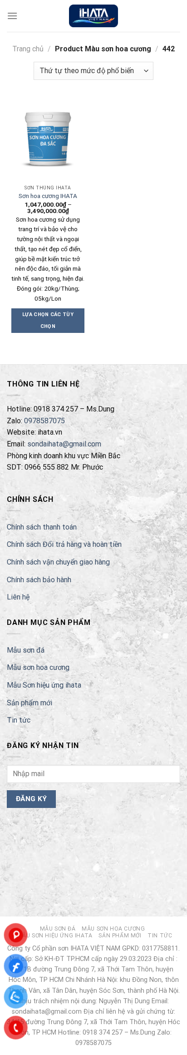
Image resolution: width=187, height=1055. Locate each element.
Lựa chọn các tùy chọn (48, 320)
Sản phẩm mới (29, 702)
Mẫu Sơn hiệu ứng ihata (44, 685)
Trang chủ (28, 49)
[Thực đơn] (12, 16)
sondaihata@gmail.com (64, 444)
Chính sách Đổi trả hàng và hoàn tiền (64, 544)
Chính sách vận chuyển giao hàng (58, 562)
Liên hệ (18, 597)
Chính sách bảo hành (39, 579)
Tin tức (18, 720)
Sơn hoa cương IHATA (48, 195)
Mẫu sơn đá (25, 650)
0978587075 (44, 420)
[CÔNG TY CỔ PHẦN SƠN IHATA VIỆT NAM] (93, 16)
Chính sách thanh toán (42, 527)
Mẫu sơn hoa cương (38, 667)
